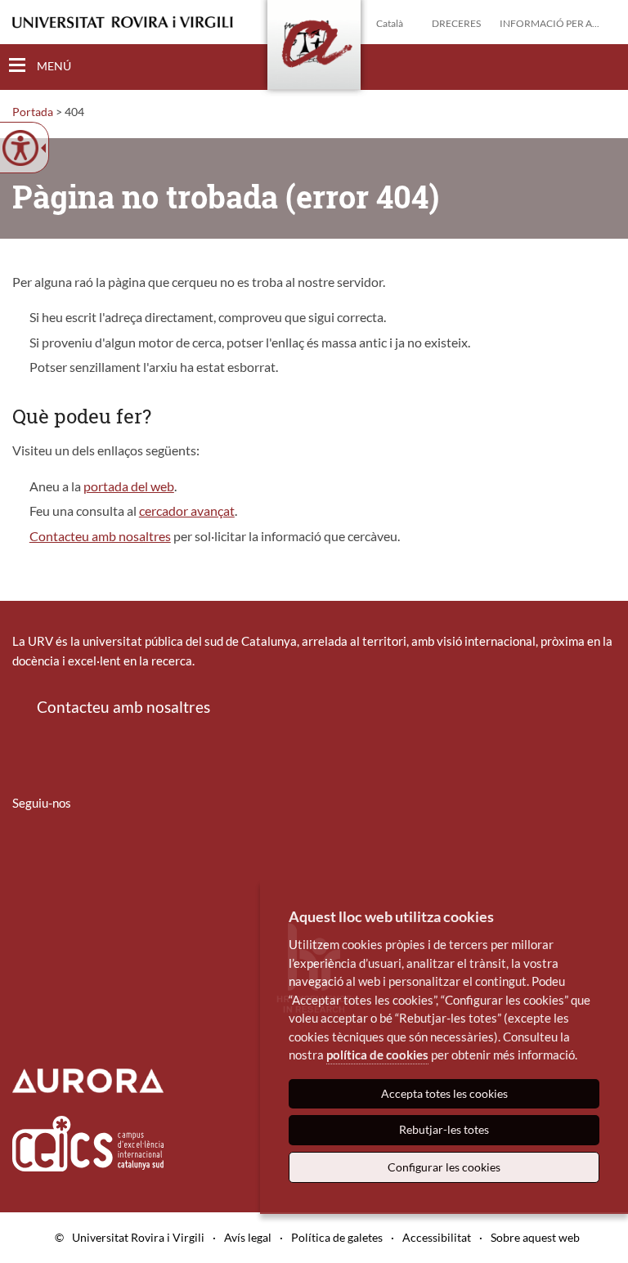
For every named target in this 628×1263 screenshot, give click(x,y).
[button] (603, 66)
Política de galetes (337, 1237)
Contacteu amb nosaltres (100, 536)
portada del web (128, 486)
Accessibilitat (436, 1237)
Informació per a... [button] (549, 23)
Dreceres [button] (456, 23)
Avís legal (247, 1237)
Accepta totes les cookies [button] (444, 1093)
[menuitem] (23, 851)
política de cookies (377, 1054)
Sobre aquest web (535, 1237)
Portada (32, 112)
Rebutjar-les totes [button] (444, 1129)
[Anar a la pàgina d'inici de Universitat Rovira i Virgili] (122, 22)
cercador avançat (187, 510)
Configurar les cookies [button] (444, 1167)
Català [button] (389, 23)
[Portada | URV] (314, 48)
